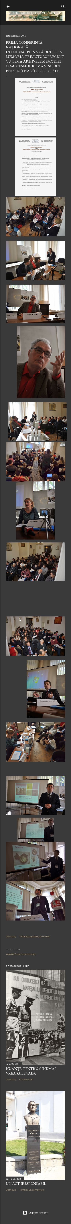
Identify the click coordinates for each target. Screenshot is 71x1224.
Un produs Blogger (38, 1212)
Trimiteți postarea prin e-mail (34, 936)
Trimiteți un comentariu (21, 954)
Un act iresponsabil (26, 1183)
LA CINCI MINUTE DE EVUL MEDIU (33, 13)
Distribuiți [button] (11, 936)
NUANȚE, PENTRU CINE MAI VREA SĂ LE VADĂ (31, 1071)
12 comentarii (26, 1079)
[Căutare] (63, 5)
